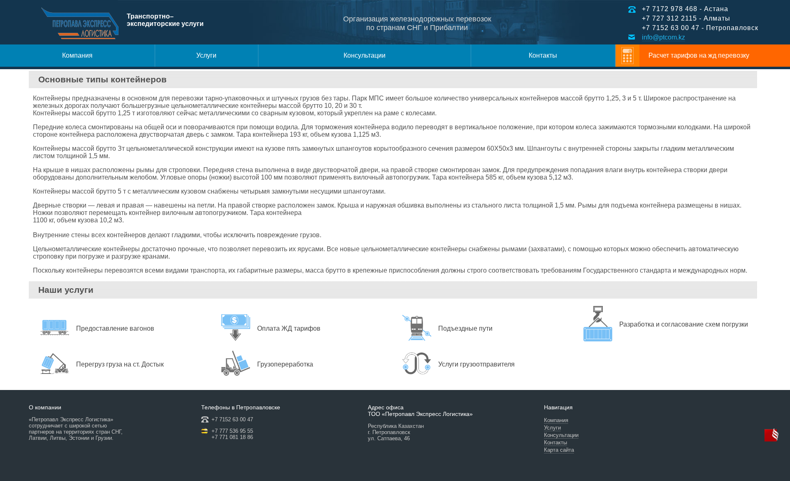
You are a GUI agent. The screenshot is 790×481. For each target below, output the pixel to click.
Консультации (365, 55)
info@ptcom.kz (663, 37)
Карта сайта (559, 450)
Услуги (206, 55)
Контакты (543, 55)
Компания (77, 55)
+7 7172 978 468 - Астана (685, 8)
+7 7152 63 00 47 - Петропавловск (700, 27)
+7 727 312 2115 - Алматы (686, 18)
